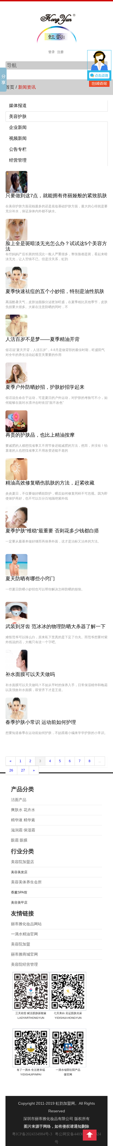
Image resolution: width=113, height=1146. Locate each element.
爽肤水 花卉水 (23, 810)
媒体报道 (18, 105)
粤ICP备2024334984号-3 (32, 1134)
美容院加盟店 (22, 862)
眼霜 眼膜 (19, 840)
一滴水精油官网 (24, 934)
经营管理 (18, 160)
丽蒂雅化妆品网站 (26, 924)
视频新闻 (18, 138)
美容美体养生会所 (26, 882)
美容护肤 (18, 116)
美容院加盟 (20, 944)
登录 (51, 52)
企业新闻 (18, 127)
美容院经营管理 (24, 964)
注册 (60, 52)
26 (11, 770)
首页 (9, 87)
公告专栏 (18, 149)
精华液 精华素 (23, 820)
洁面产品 (18, 800)
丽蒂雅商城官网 (24, 954)
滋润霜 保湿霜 (23, 830)
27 (23, 770)
